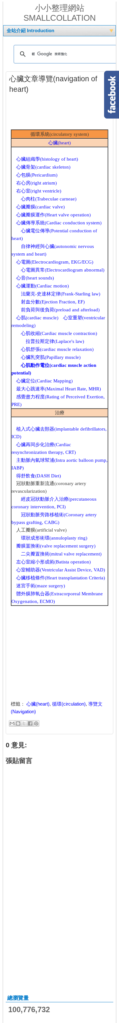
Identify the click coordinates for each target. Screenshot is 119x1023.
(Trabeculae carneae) (48, 198)
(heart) (59, 142)
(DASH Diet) (38, 475)
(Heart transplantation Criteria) (60, 577)
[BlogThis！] (18, 723)
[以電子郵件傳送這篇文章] (12, 723)
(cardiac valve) (40, 206)
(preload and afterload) (60, 309)
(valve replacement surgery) (56, 545)
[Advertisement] (60, 113)
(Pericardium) (36, 175)
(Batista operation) (53, 561)
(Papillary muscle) (51, 357)
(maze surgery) (40, 585)
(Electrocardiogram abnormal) (62, 269)
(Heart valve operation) (53, 214)
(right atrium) (36, 182)
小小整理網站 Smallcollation (59, 13)
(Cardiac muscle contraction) (59, 333)
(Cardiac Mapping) (44, 380)
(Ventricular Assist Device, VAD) (60, 569)
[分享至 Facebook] (30, 723)
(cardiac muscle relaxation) (57, 349)
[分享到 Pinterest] (36, 723)
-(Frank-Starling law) (60, 293)
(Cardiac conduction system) (59, 222)
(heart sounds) (35, 277)
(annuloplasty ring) (54, 538)
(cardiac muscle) (37, 317)
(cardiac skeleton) (43, 167)
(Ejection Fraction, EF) (53, 301)
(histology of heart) (47, 159)
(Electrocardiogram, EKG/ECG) (54, 262)
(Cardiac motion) (42, 285)
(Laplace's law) (55, 341)
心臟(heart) (38, 704)
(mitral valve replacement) (61, 553)
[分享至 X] (24, 723)
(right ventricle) (38, 190)
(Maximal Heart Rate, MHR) (58, 388)
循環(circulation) (69, 704)
